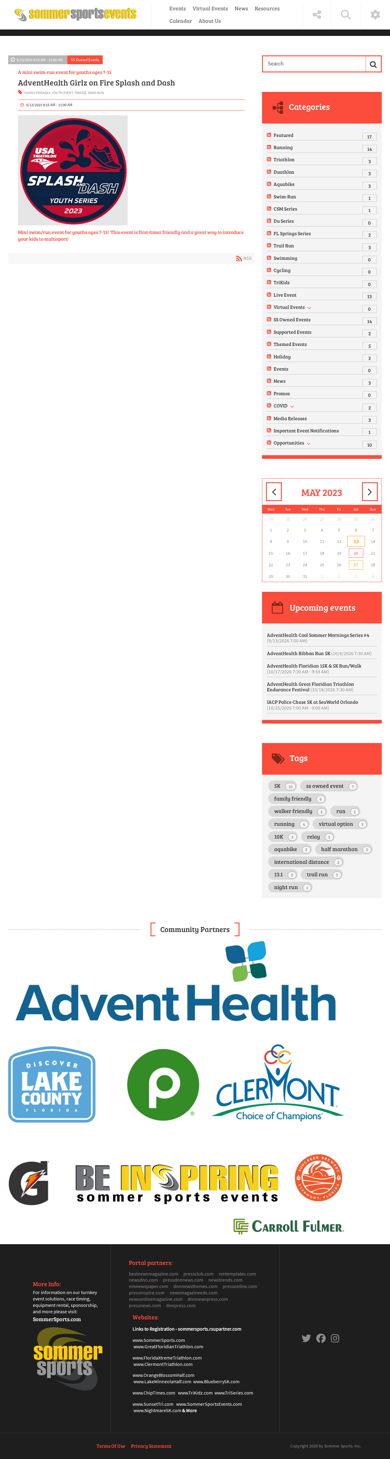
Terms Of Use (111, 1446)
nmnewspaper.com (148, 1286)
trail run (322, 874)
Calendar (180, 20)
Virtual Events (210, 8)
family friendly (37, 92)
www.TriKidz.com (195, 1393)
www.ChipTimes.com (154, 1393)
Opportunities (289, 442)
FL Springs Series (292, 233)
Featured (283, 135)
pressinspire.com (147, 1293)
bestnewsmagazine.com (153, 1274)
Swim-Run (285, 196)
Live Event (285, 294)
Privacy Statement (151, 1446)
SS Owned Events (85, 59)
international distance (306, 861)
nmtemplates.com (237, 1274)
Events (177, 8)
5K (283, 785)
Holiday (282, 356)
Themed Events (290, 344)
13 (356, 541)
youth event (62, 92)
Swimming (285, 258)
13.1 (283, 874)
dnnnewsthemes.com (195, 1286)
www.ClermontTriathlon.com (163, 1364)
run (346, 811)
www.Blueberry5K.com (216, 1381)
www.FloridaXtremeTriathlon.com (167, 1358)
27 (356, 564)
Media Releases (290, 418)
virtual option (341, 823)
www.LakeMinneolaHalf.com (162, 1381)
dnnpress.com (181, 1305)
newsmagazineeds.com (194, 1293)
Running (283, 147)
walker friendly (298, 811)
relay (318, 836)
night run (291, 887)
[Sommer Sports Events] (75, 14)
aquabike (290, 849)
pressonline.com (240, 1286)
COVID (281, 405)
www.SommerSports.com (159, 1340)
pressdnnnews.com (183, 1280)
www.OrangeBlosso (152, 1375)
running (289, 823)
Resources (267, 8)
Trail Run (284, 245)
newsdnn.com (143, 1280)
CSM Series (285, 208)
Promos (282, 393)
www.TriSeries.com (233, 1393)
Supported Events (292, 332)
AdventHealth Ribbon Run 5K (319, 653)
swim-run (96, 92)
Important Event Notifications (306, 430)
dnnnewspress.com (208, 1299)
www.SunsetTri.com (153, 1404)
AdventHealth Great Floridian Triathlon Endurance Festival (310, 687)
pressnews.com (145, 1305)
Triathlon (284, 159)
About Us (210, 20)
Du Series (284, 221)
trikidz (80, 92)
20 (356, 553)
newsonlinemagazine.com (156, 1299)
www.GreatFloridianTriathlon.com (168, 1346)
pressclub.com (198, 1274)
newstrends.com (225, 1280)
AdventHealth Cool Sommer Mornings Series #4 (318, 638)
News (241, 8)
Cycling (282, 270)
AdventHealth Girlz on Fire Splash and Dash (96, 82)
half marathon (344, 849)
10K (283, 836)
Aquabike (284, 184)
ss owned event (330, 785)
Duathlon (284, 172)
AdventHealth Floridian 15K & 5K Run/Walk (314, 668)
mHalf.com (183, 1375)
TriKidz (282, 282)
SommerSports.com (57, 1319)
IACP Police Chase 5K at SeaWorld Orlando (312, 705)
